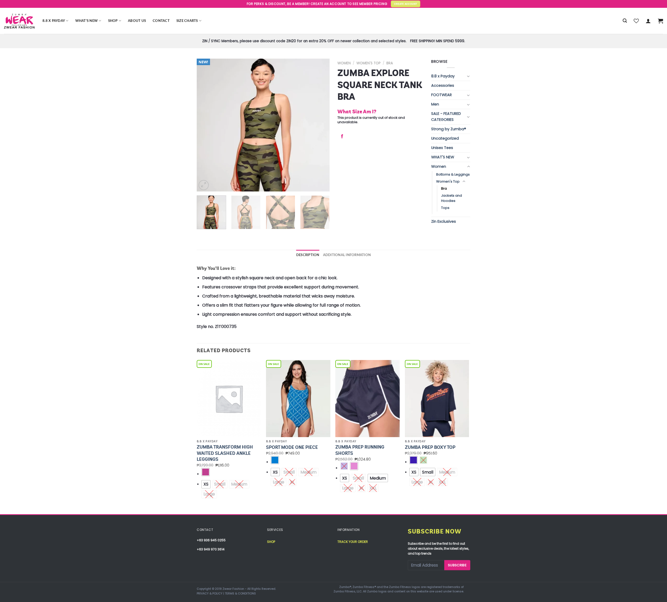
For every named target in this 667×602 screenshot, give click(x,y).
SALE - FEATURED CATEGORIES (446, 116)
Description (307, 255)
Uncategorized (445, 138)
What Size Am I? (356, 111)
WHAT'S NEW (442, 157)
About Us (137, 20)
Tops (445, 207)
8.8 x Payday (53, 20)
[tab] (307, 255)
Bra (389, 63)
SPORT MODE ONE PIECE (292, 447)
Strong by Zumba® (448, 129)
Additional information (347, 255)
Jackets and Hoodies (451, 198)
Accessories (442, 85)
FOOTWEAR (441, 94)
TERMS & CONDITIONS (240, 593)
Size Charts (187, 20)
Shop (113, 20)
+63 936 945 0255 (211, 540)
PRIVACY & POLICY (210, 593)
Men (435, 104)
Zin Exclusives (443, 221)
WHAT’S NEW (86, 20)
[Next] (320, 125)
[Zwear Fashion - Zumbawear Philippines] (19, 21)
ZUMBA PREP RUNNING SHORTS (359, 450)
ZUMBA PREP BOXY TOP (430, 447)
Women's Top (368, 63)
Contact (161, 20)
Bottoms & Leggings (453, 174)
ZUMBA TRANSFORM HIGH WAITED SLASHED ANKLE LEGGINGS (225, 453)
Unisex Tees (442, 147)
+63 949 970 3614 (211, 549)
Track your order (352, 541)
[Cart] (660, 21)
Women (344, 63)
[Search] (625, 21)
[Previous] (206, 125)
